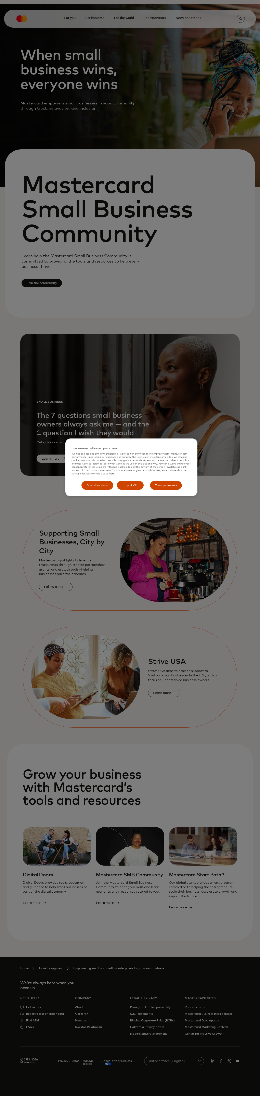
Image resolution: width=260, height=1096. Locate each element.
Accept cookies (97, 485)
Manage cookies (166, 485)
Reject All (130, 485)
